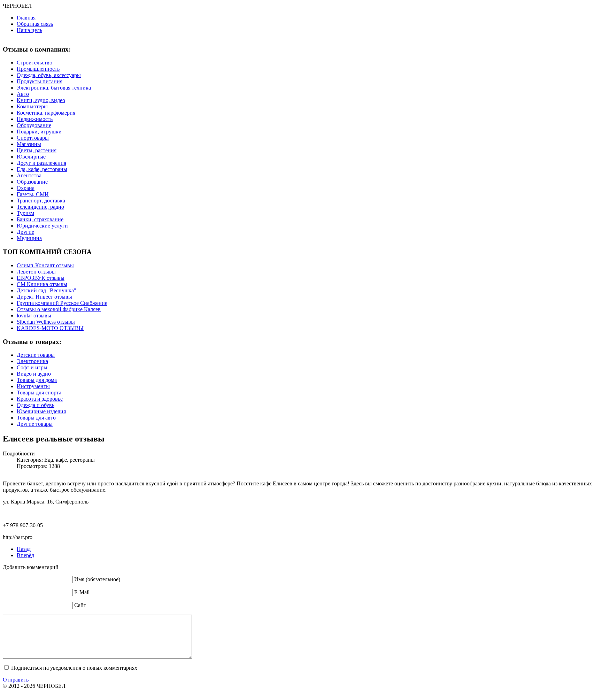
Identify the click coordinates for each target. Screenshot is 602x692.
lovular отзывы (34, 315)
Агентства (29, 175)
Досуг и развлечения (41, 163)
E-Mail (82, 592)
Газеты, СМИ (33, 194)
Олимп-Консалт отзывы (45, 265)
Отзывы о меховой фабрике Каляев (59, 309)
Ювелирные (31, 157)
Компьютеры (32, 106)
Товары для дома (37, 380)
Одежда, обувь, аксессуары (49, 75)
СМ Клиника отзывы (42, 284)
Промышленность (38, 69)
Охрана (25, 188)
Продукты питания (39, 81)
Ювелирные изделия (41, 411)
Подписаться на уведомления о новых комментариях (74, 668)
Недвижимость (35, 119)
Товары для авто (36, 418)
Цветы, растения (36, 150)
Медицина (29, 238)
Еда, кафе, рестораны (42, 169)
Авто (23, 94)
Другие (25, 232)
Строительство (34, 63)
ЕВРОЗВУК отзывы (40, 278)
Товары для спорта (39, 392)
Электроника (32, 361)
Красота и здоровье (40, 399)
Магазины (29, 144)
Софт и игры (32, 367)
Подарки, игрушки (39, 131)
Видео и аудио (34, 374)
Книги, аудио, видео (41, 100)
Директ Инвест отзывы (44, 297)
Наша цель (29, 30)
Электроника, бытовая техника (54, 88)
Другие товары (35, 424)
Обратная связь (35, 24)
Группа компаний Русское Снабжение (62, 303)
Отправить (16, 680)
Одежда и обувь (35, 405)
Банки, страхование (40, 219)
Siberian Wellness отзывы (46, 322)
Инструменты (33, 386)
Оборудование (34, 125)
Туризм (25, 213)
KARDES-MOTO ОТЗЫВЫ (50, 328)
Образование (32, 182)
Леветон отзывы (36, 272)
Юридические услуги (42, 226)
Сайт (80, 605)
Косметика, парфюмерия (46, 113)
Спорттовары (33, 138)
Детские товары (36, 355)
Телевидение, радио (40, 207)
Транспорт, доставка (41, 200)
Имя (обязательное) (97, 579)
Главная (26, 18)
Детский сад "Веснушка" (46, 290)
